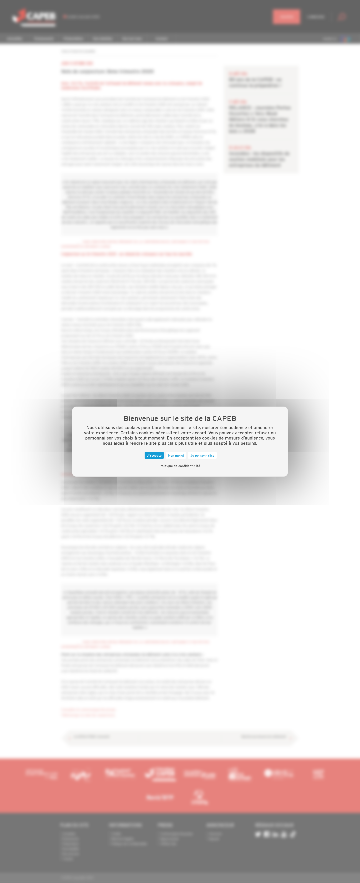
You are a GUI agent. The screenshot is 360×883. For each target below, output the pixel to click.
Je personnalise (202, 455)
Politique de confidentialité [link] (180, 466)
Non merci (176, 455)
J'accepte (154, 455)
